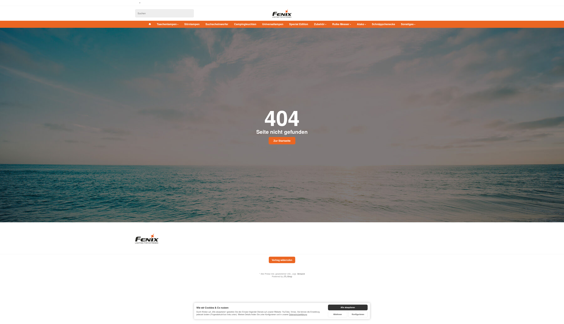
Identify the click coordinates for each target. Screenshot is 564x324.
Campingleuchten (245, 24)
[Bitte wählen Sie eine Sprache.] (137, 3)
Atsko (360, 24)
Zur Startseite (282, 140)
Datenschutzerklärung (298, 314)
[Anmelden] (418, 13)
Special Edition (298, 24)
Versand (301, 273)
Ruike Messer (340, 24)
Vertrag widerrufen (282, 260)
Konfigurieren (358, 314)
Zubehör (319, 24)
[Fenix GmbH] (282, 13)
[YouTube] (150, 3)
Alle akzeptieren (348, 307)
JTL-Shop (287, 276)
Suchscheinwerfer (216, 24)
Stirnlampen (192, 24)
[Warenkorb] (426, 13)
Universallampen (272, 24)
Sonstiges (407, 24)
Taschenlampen (167, 24)
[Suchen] (190, 13)
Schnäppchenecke (383, 24)
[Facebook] (145, 3)
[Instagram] (154, 3)
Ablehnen (337, 314)
